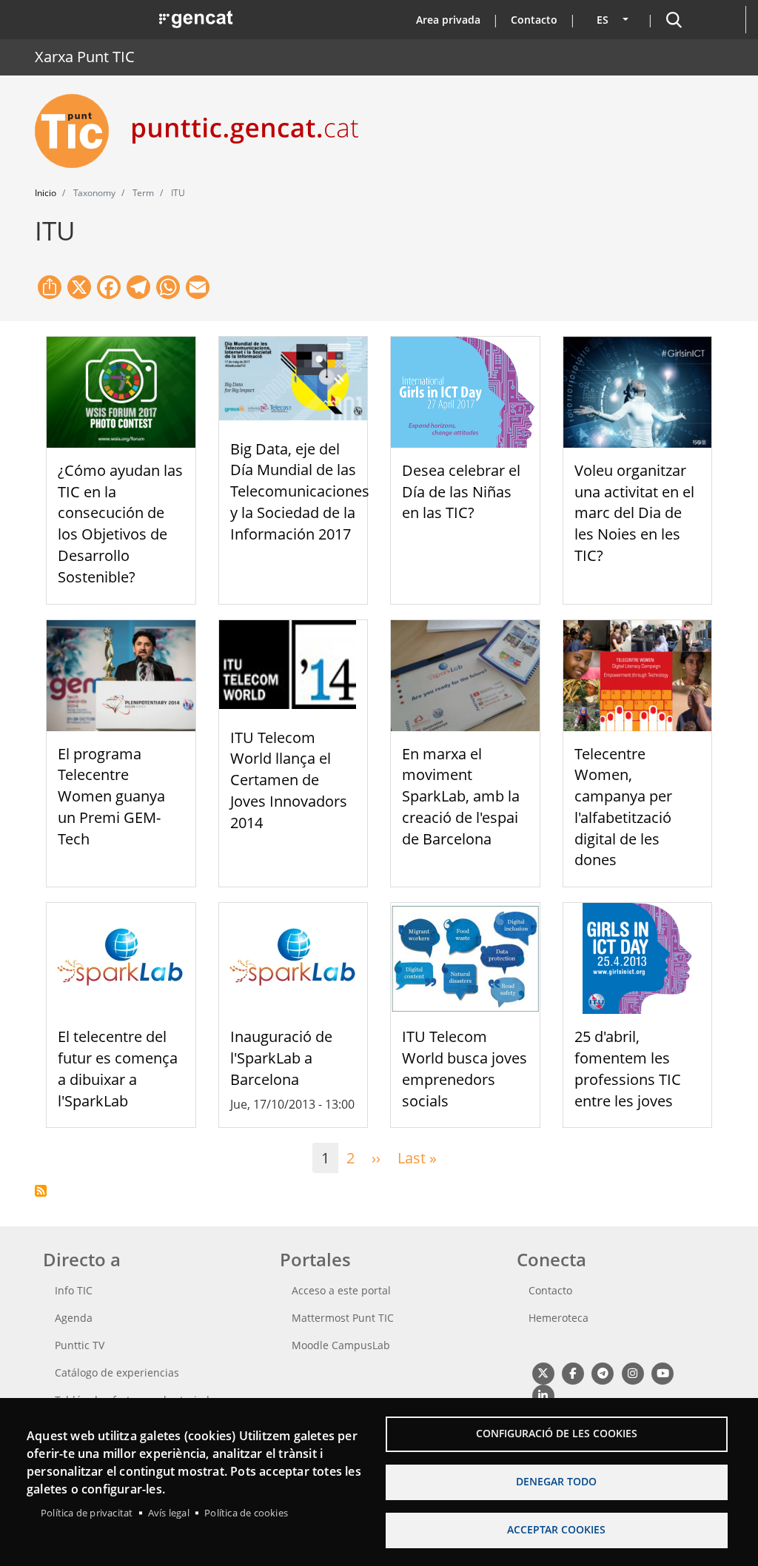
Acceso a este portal (341, 1290)
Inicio (45, 192)
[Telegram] (603, 1372)
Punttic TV (79, 1345)
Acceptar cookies (556, 1529)
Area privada (448, 20)
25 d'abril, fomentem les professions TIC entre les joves (627, 1068)
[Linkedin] (543, 1394)
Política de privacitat (87, 1512)
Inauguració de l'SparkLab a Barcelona (281, 1057)
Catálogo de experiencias (117, 1372)
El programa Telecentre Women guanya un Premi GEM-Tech (111, 796)
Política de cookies (246, 1512)
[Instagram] (632, 1372)
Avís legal (169, 1512)
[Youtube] (663, 1372)
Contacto (534, 20)
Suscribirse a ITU (41, 1191)
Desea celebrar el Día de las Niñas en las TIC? (461, 491)
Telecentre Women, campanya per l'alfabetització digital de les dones (623, 807)
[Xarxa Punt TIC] (78, 131)
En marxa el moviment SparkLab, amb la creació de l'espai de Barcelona (461, 796)
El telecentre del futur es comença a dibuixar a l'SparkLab (118, 1068)
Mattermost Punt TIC (343, 1318)
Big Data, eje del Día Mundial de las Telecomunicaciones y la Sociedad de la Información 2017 (299, 491)
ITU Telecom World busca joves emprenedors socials (464, 1068)
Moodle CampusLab (341, 1345)
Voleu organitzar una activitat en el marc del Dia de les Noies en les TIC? (634, 512)
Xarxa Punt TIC (85, 57)
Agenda (74, 1318)
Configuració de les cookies (556, 1433)
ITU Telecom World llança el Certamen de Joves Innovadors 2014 (288, 780)
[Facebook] (572, 1372)
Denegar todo (556, 1481)
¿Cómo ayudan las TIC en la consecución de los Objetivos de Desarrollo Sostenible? (120, 523)
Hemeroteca (558, 1318)
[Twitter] (543, 1372)
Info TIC (74, 1290)
